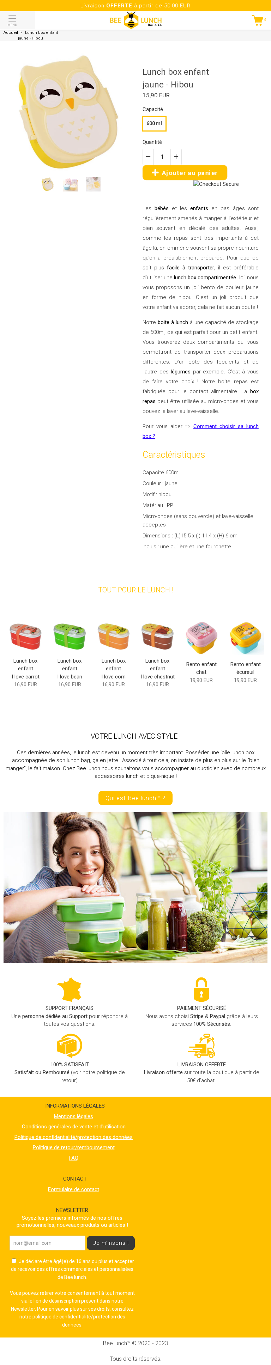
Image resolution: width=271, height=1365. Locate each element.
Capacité (153, 109)
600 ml (154, 123)
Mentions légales (73, 1116)
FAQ (73, 1158)
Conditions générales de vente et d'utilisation (74, 1126)
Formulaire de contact (73, 1189)
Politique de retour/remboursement (74, 1147)
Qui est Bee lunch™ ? (135, 798)
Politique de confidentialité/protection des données (73, 1137)
